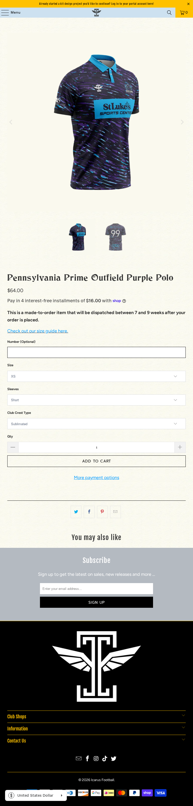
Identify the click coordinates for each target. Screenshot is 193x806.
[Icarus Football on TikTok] (105, 759)
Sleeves (13, 389)
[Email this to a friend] (115, 512)
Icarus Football (102, 780)
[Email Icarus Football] (79, 759)
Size (10, 365)
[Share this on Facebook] (89, 512)
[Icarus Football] (96, 13)
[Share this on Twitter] (76, 512)
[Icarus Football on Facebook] (87, 759)
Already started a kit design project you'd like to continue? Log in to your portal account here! (96, 3)
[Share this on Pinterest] (102, 512)
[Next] (182, 122)
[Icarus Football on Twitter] (114, 759)
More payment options (96, 477)
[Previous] (11, 122)
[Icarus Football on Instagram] (96, 759)
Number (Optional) (21, 342)
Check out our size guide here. (37, 331)
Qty (10, 436)
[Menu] (2, 13)
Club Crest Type (19, 413)
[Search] (169, 13)
